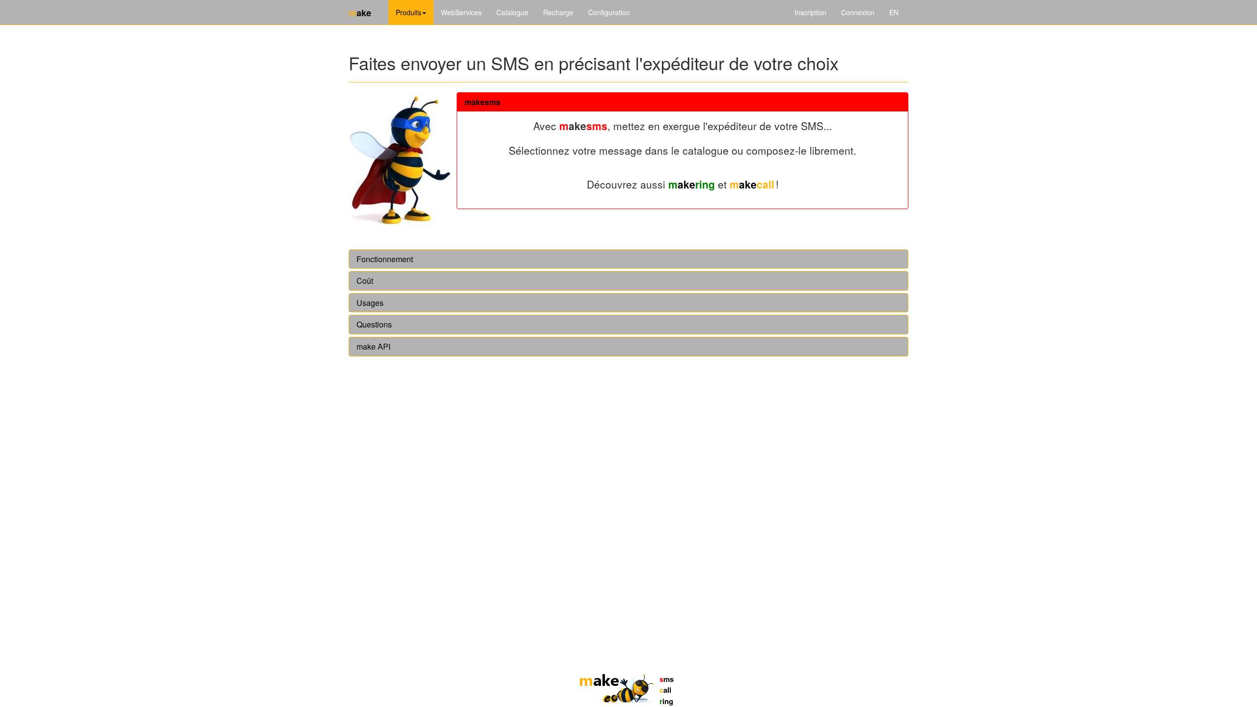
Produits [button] (408, 12)
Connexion (857, 12)
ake (691, 184)
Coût (364, 280)
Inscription (810, 12)
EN (894, 12)
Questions (374, 324)
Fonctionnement (384, 259)
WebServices (461, 12)
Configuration (609, 12)
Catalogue (512, 12)
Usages (369, 303)
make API (373, 346)
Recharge (558, 12)
